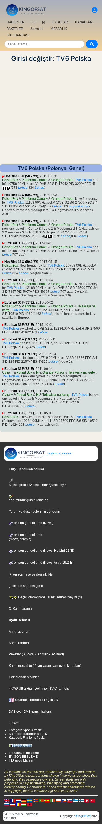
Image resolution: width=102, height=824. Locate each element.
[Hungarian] (23, 804)
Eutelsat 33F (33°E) (19, 243)
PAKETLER (15, 29)
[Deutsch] (23, 800)
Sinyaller (37, 29)
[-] (43, 22)
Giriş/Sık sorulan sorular (26, 469)
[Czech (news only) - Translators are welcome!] (63, 800)
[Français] (12, 800)
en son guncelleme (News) (33, 523)
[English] (6, 800)
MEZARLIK (59, 29)
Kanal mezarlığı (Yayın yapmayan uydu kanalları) (45, 666)
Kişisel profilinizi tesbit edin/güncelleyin (38, 485)
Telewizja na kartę (82, 372)
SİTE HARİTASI (18, 35)
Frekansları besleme (24, 753)
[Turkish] (92, 800)
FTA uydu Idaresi (21, 760)
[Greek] (75, 800)
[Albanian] (29, 804)
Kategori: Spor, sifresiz (25, 730)
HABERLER (15, 22)
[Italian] (52, 800)
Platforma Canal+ (35, 180)
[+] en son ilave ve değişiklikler (31, 574)
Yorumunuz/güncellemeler (28, 500)
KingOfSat (82, 816)
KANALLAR (83, 22)
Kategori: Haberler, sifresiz (28, 734)
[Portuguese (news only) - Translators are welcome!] (41, 800)
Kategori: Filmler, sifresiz (27, 738)
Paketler (15, 654)
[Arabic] (86, 800)
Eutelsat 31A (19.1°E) (20, 339)
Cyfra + (7, 372)
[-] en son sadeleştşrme (26, 586)
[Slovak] (69, 800)
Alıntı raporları (19, 631)
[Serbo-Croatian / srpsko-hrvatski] (12, 804)
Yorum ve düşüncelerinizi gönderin (34, 511)
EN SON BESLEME (23, 757)
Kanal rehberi (19, 643)
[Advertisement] (51, 113)
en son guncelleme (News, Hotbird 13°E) (43, 551)
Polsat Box (10, 180)
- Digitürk (41, 654)
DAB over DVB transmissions (30, 711)
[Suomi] (81, 800)
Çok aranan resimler (24, 677)
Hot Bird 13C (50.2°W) (21, 176)
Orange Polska (62, 180)
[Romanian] (18, 804)
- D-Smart (55, 654)
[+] (33, 22)
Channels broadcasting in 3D (36, 700)
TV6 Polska (83, 180)
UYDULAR (60, 22)
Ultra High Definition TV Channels (43, 688)
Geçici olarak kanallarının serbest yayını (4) (49, 597)
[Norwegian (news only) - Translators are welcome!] (35, 800)
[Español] (46, 800)
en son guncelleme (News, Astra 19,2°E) (43, 562)
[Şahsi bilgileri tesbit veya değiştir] (95, 10)
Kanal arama (22, 609)
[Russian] (6, 804)
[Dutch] (18, 800)
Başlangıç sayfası (58, 453)
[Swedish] (29, 800)
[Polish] (58, 800)
